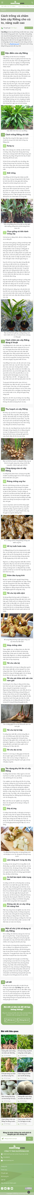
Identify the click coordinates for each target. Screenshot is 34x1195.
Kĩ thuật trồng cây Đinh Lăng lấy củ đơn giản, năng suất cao (25, 1052)
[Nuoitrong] (17, 1147)
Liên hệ (3, 1180)
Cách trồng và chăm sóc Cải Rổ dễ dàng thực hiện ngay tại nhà (25, 1075)
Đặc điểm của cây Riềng (8, 6)
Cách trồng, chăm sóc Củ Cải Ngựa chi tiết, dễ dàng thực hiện (24, 1120)
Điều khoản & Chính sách (8, 1183)
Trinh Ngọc (14, 28)
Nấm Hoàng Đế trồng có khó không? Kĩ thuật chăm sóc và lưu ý (9, 1098)
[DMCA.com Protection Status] (28, 1189)
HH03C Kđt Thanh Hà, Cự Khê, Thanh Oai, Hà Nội (15, 1154)
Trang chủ (3, 10)
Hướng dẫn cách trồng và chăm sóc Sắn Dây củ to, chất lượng (8, 1052)
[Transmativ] (17, 2)
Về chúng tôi (4, 1176)
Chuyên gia (4, 1173)
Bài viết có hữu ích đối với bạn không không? (17, 1008)
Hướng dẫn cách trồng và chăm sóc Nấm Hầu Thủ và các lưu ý (25, 1098)
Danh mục (4, 1170)
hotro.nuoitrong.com (8, 1160)
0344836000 (6, 1157)
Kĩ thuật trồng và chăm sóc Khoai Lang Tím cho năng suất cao (9, 1075)
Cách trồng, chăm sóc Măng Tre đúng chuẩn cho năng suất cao (8, 1120)
